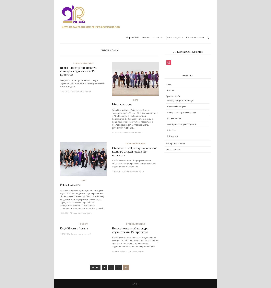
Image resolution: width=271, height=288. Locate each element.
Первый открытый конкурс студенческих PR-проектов (130, 230)
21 (118, 267)
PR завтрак (172, 136)
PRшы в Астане (122, 104)
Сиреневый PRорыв (83, 63)
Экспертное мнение (175, 143)
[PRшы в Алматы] (83, 160)
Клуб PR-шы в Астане (74, 228)
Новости (83, 224)
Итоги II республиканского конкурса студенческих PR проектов (78, 71)
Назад (95, 267)
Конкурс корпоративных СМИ (181, 112)
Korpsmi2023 (132, 37)
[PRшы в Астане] (135, 80)
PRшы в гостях (173, 149)
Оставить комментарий (81, 91)
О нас (156, 37)
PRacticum (172, 130)
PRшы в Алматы (70, 184)
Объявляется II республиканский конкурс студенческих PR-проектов (134, 151)
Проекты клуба (173, 37)
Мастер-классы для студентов (181, 124)
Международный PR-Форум (180, 100)
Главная (146, 37)
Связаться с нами (195, 37)
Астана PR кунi (174, 118)
